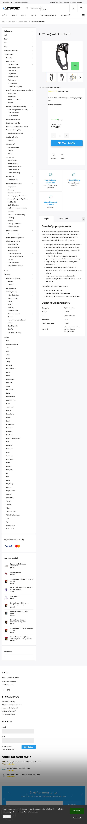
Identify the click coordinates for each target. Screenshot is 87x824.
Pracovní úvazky (13, 234)
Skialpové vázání (14, 247)
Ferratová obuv (13, 170)
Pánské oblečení (13, 295)
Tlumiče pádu (12, 160)
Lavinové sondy (13, 113)
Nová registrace (7, 746)
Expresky (11, 212)
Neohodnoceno (63, 91)
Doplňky (7, 271)
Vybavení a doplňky (14, 333)
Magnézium (12, 96)
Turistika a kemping (11, 50)
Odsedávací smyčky (15, 86)
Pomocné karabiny (14, 193)
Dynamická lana (13, 64)
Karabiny (11, 190)
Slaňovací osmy (13, 227)
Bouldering (10, 176)
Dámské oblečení (14, 314)
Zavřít (79, 162)
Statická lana (12, 83)
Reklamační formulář (9, 711)
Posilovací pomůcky (13, 123)
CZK (44, 10)
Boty (5, 46)
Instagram (8, 690)
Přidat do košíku (68, 143)
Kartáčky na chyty (14, 99)
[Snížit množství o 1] (53, 135)
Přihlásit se (72, 804)
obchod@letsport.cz (9, 681)
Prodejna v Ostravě (8, 714)
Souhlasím (77, 811)
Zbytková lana (13, 77)
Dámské (10, 284)
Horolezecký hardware (14, 183)
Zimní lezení (10, 144)
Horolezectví (8, 54)
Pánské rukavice (13, 147)
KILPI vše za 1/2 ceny (13, 278)
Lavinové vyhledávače (15, 256)
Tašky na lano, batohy (15, 133)
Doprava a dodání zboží (10, 708)
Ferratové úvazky (14, 173)
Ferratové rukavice (14, 167)
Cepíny (10, 150)
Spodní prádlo (13, 310)
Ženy (5, 39)
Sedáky (10, 140)
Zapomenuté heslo (8, 749)
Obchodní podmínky (56, 2)
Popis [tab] (46, 218)
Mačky (10, 153)
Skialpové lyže (13, 244)
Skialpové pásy (13, 250)
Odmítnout (77, 818)
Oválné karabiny (13, 205)
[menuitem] (5, 15)
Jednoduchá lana (14, 68)
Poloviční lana (12, 71)
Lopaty (10, 259)
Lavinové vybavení (14, 253)
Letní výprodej (11, 288)
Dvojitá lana (12, 74)
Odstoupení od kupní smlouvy (73, 2)
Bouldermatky (13, 180)
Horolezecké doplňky (13, 130)
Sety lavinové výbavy (15, 266)
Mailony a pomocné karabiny (18, 208)
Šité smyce (12, 80)
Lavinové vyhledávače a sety (18, 110)
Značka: (54, 87)
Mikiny (10, 304)
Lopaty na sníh (13, 116)
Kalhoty (10, 301)
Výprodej (7, 275)
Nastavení (7, 816)
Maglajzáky (12, 93)
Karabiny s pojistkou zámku (17, 196)
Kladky (10, 221)
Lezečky (9, 58)
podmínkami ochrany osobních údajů (54, 796)
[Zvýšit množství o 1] (66, 135)
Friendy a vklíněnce (14, 224)
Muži (5, 35)
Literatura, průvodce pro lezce (17, 126)
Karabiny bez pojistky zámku (18, 199)
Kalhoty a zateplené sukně (17, 320)
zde (36, 812)
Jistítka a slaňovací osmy (16, 215)
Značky (6, 337)
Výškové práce (69, 308)
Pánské (10, 281)
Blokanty (11, 218)
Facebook (3, 690)
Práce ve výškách (12, 231)
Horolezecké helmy (13, 119)
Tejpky (10, 102)
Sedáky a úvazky (12, 137)
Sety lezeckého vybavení (15, 238)
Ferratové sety (13, 163)
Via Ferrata (10, 157)
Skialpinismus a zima (13, 241)
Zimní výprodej (11, 292)
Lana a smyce (10, 61)
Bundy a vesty (13, 298)
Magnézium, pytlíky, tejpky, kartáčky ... (19, 90)
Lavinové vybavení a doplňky (16, 106)
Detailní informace (55, 105)
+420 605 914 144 (7, 685)
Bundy (10, 317)
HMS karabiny (12, 202)
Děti (5, 43)
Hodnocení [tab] (63, 218)
